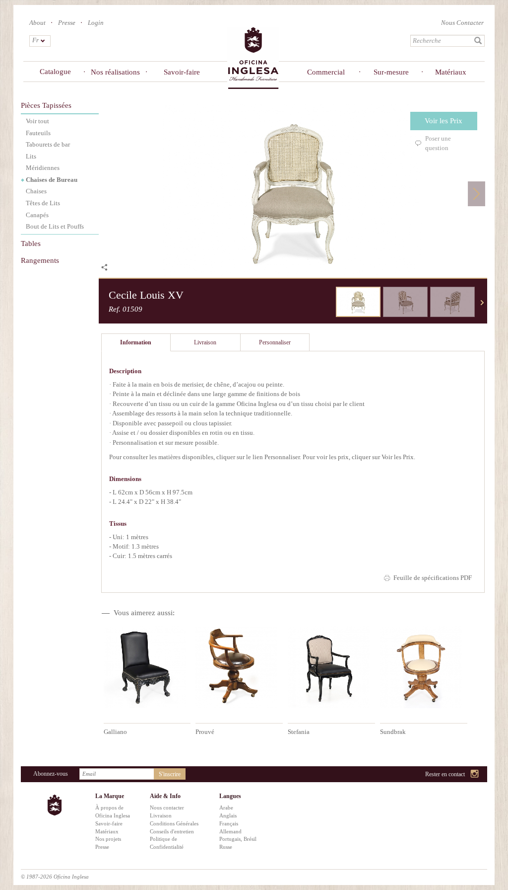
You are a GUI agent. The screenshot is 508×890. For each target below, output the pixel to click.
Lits (31, 156)
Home (253, 57)
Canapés (37, 215)
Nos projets (108, 839)
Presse (66, 22)
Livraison (161, 815)
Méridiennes (43, 167)
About (37, 22)
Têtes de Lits (43, 203)
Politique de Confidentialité (167, 843)
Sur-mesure (391, 72)
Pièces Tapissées (46, 105)
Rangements (40, 260)
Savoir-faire (182, 72)
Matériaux (450, 72)
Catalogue (55, 72)
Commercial (325, 72)
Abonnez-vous (50, 773)
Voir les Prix (443, 121)
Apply (478, 41)
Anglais (228, 815)
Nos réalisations (115, 72)
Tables (31, 243)
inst (475, 774)
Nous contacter (167, 807)
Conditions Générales (174, 823)
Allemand (230, 831)
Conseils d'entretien (172, 831)
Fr (35, 40)
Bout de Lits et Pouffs (55, 226)
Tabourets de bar (48, 144)
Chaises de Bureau (51, 179)
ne (482, 302)
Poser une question (438, 143)
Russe (225, 847)
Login (96, 22)
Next (476, 193)
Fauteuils (38, 133)
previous (328, 302)
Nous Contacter (462, 22)
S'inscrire (170, 774)
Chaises (36, 191)
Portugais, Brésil (237, 839)
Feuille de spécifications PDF (432, 577)
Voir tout (37, 121)
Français (228, 823)
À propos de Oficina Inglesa (112, 811)
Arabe (226, 807)
